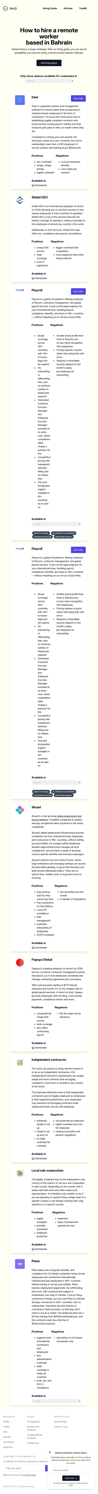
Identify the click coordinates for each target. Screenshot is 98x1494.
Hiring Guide (50, 8)
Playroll (37, 290)
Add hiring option (49, 63)
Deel (35, 97)
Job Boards (8, 1442)
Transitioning (33, 1443)
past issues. (30, 1475)
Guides (6, 1421)
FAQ (5, 1432)
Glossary (7, 1437)
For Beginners (33, 1421)
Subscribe (70, 1478)
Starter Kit (7, 1447)
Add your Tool (60, 1426)
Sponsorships (60, 1421)
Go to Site (78, 98)
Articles (68, 8)
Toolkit (83, 8)
